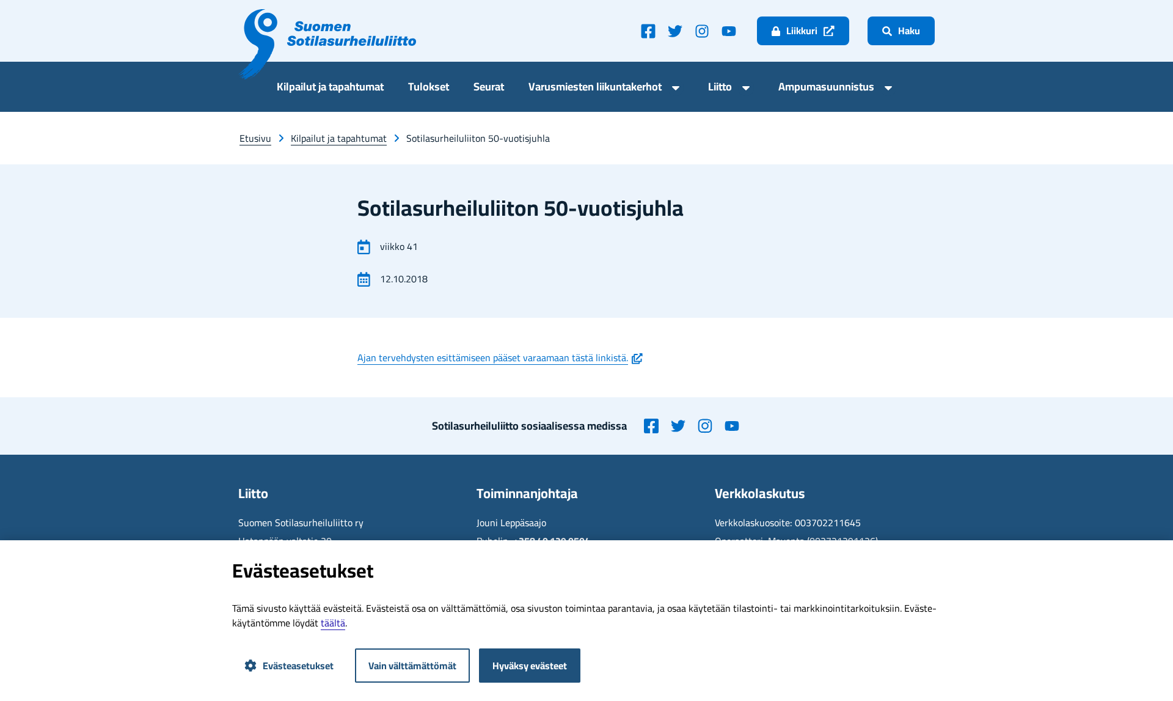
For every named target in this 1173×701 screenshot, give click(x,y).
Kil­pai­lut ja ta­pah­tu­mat (330, 88)
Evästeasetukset (298, 665)
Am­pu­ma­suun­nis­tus (826, 88)
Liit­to (720, 88)
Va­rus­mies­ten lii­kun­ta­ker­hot (595, 88)
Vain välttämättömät (412, 665)
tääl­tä (333, 623)
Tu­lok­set (428, 88)
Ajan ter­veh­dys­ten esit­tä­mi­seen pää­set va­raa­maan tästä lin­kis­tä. (500, 357)
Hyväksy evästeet (529, 665)
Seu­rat (488, 88)
